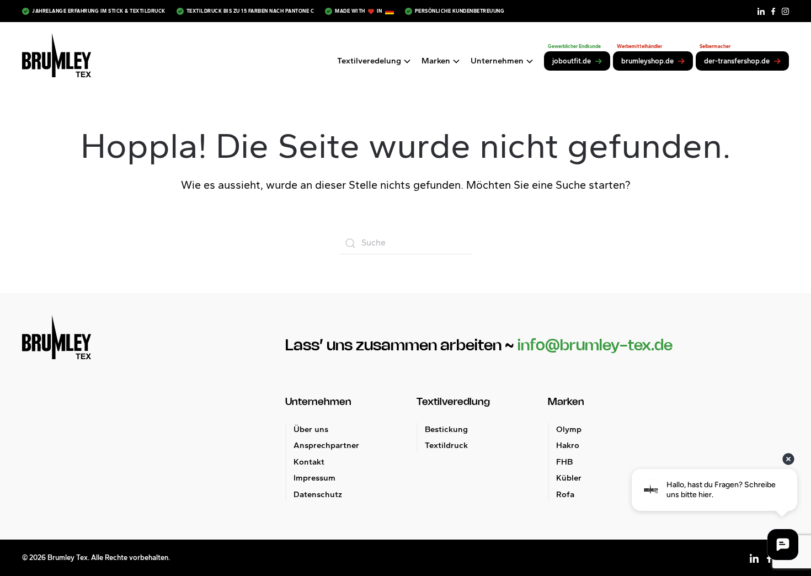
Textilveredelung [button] (369, 61)
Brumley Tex (67, 557)
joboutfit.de (571, 61)
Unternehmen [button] (497, 61)
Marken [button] (435, 61)
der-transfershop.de (737, 61)
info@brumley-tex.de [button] (595, 346)
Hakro (567, 445)
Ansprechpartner (326, 445)
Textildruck (446, 445)
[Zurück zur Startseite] (56, 55)
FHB (564, 462)
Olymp (568, 429)
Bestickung (446, 429)
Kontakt (309, 462)
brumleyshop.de (647, 61)
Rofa (565, 494)
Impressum (314, 478)
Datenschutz (318, 494)
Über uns (311, 429)
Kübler (568, 478)
